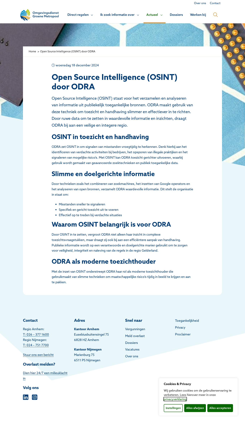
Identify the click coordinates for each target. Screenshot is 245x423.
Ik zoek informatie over (117, 15)
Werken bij (198, 15)
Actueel (152, 15)
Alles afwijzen (195, 408)
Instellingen (173, 408)
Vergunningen (135, 329)
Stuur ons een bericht (38, 355)
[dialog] (198, 397)
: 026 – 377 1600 (37, 334)
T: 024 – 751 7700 (36, 345)
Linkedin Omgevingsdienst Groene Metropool (25, 396)
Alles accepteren (220, 408)
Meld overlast (135, 336)
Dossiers (176, 15)
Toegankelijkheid (187, 321)
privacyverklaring (175, 399)
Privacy (180, 327)
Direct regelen (78, 15)
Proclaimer (182, 334)
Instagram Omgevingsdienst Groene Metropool (34, 396)
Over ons (131, 356)
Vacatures (132, 349)
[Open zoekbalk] (215, 15)
